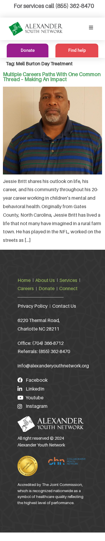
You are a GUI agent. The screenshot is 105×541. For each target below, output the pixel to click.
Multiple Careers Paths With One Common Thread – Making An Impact (52, 77)
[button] (91, 27)
